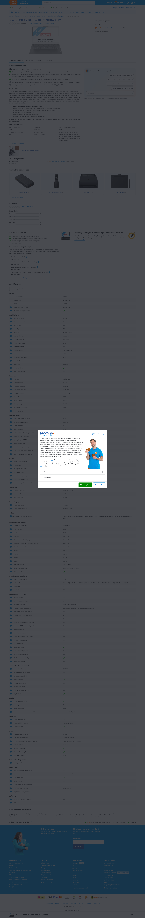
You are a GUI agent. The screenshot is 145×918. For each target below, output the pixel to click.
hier (52, 460)
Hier (41, 466)
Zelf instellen (99, 485)
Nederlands (98, 434)
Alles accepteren (85, 485)
